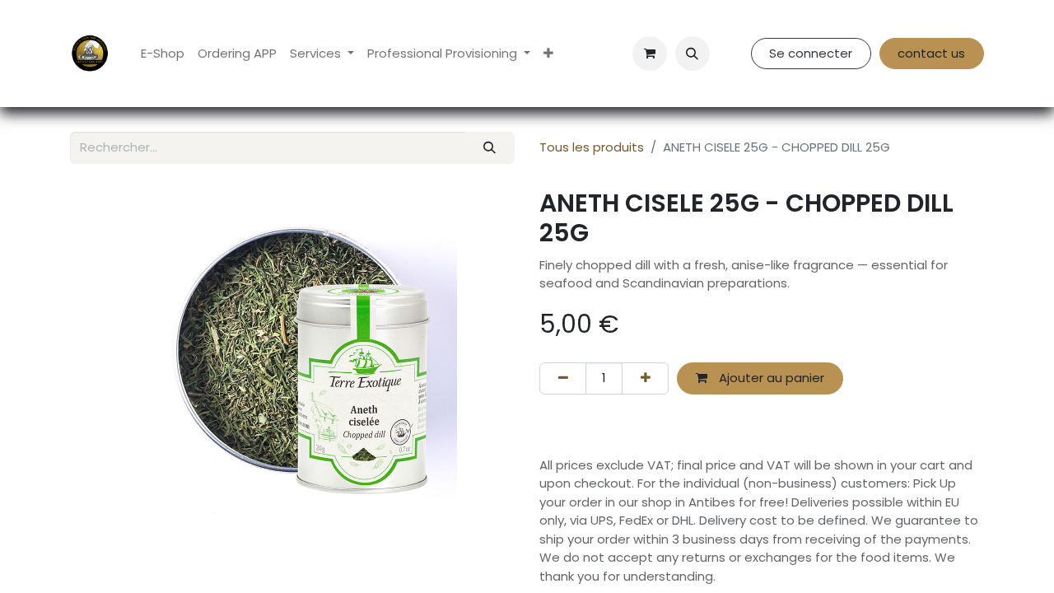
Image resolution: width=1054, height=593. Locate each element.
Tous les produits (591, 147)
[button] (692, 53)
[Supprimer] (562, 378)
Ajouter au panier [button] (770, 377)
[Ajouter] (645, 378)
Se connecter (810, 53)
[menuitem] (162, 54)
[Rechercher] (490, 148)
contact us (931, 53)
